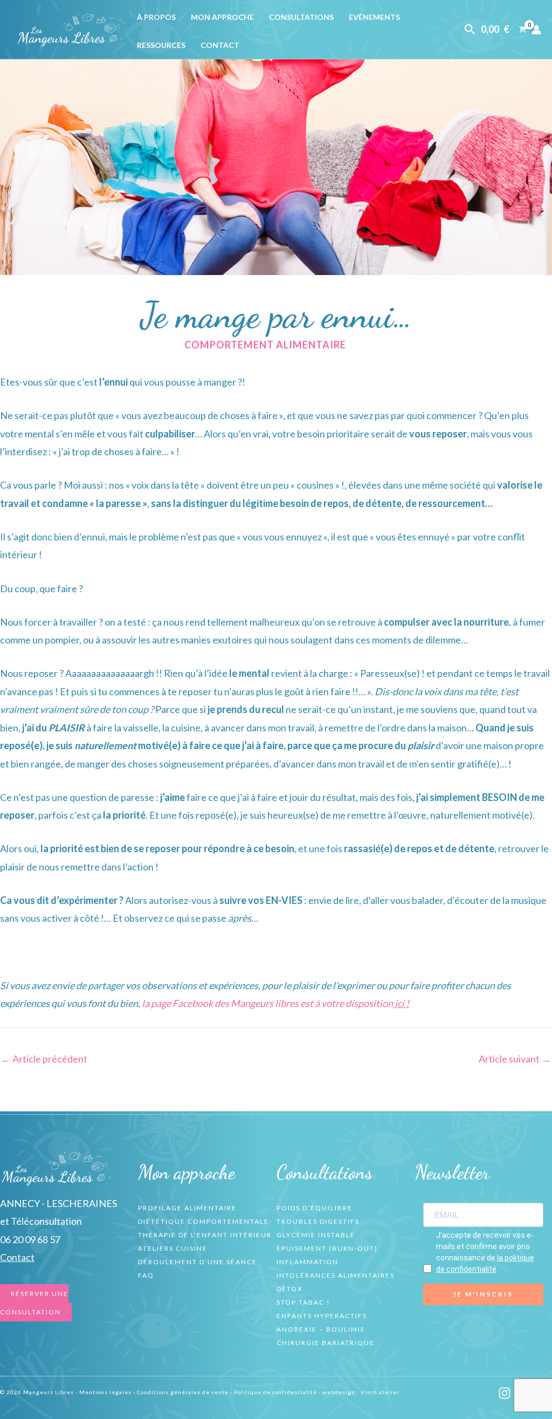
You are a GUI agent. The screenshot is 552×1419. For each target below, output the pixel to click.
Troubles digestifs (318, 1221)
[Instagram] (504, 1393)
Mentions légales (105, 1392)
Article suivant (515, 1059)
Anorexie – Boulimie (321, 1329)
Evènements (374, 17)
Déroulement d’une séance (197, 1262)
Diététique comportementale (203, 1221)
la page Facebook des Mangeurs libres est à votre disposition (274, 1003)
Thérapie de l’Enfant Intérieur (205, 1235)
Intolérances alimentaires (336, 1275)
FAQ (146, 1275)
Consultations (301, 17)
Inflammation (308, 1262)
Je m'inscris (483, 1294)
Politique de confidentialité (275, 1392)
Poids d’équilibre (315, 1208)
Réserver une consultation (34, 1302)
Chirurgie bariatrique (326, 1343)
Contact (220, 45)
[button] (470, 30)
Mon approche (222, 17)
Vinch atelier (380, 1392)
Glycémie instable (316, 1235)
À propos (156, 17)
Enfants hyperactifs (322, 1316)
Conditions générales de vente (183, 1392)
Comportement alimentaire (265, 345)
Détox (290, 1289)
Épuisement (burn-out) (327, 1248)
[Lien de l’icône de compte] (536, 30)
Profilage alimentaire (187, 1208)
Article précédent (44, 1059)
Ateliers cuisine (173, 1248)
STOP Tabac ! (303, 1302)
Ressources (161, 45)
